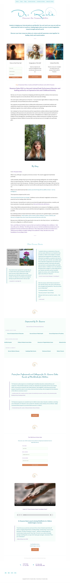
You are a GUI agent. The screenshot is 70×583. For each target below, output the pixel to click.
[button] (60, 1)
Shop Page (35, 549)
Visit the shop (35, 76)
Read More (35, 415)
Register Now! (54, 76)
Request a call (15, 77)
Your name (24, 445)
